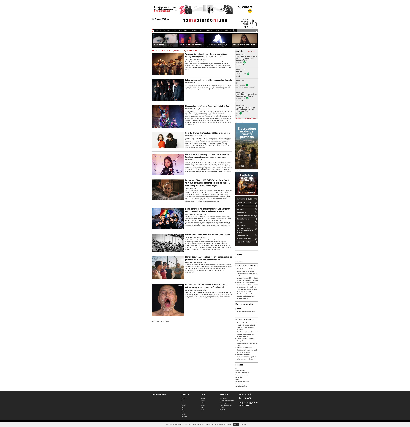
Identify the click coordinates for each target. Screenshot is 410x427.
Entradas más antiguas (160, 321)
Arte (180, 30)
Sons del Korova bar (243, 242)
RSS (250, 404)
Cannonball (240, 209)
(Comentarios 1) (190, 272)
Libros (201, 30)
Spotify (202, 410)
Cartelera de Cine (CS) (242, 373)
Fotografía (193, 30)
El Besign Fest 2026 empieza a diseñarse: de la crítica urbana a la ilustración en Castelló (247, 350)
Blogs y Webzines (240, 370)
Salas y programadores (242, 384)
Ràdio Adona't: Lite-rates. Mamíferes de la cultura (244, 230)
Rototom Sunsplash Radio (245, 215)
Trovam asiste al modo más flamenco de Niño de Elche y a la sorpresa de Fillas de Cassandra (206, 55)
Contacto (222, 407)
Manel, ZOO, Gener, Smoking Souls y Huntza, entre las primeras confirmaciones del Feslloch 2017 (208, 258)
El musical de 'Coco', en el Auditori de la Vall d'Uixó (207, 106)
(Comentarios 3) (214, 249)
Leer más (243, 424)
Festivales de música (241, 375)
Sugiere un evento (250, 118)
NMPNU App (243, 394)
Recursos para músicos (242, 382)
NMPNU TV (219, 30)
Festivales (167, 30)
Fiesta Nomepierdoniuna (225, 403)
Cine (185, 30)
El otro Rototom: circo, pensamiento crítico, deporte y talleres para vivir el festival (246, 357)
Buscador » (251, 51)
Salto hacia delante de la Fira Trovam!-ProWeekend (207, 234)
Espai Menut (209, 30)
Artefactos (240, 206)
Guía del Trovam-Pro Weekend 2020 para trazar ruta (207, 132)
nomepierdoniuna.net (159, 394)
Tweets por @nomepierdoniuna (244, 258)
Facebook (203, 401)
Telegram (203, 405)
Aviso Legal (222, 410)
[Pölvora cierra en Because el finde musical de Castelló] (168, 100)
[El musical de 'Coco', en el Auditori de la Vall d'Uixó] (168, 127)
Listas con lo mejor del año (225, 405)
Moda (183, 410)
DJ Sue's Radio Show (243, 202)
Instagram (203, 398)
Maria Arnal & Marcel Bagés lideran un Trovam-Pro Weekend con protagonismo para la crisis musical (207, 155)
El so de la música (242, 219)
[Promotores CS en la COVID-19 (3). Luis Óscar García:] (168, 199)
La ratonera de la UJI (243, 238)
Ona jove (239, 222)
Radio (237, 379)
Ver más (237, 118)
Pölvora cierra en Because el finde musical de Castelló (208, 80)
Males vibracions (242, 235)
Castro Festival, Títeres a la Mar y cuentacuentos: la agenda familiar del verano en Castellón (247, 289)
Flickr (202, 407)
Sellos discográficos (241, 386)
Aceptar (236, 424)
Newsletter (228, 30)
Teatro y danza (204, 109)
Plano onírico (241, 225)
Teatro (174, 30)
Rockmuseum (241, 212)
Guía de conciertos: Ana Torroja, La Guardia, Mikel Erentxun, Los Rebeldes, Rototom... (247, 296)
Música (158, 30)
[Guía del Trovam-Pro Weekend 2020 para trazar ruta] (168, 148)
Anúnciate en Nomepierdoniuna (227, 401)
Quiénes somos (223, 398)
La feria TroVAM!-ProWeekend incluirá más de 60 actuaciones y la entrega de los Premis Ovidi (206, 286)
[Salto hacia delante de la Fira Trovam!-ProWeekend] (168, 251)
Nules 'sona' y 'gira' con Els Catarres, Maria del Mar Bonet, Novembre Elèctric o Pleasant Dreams (207, 210)
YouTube (203, 403)
